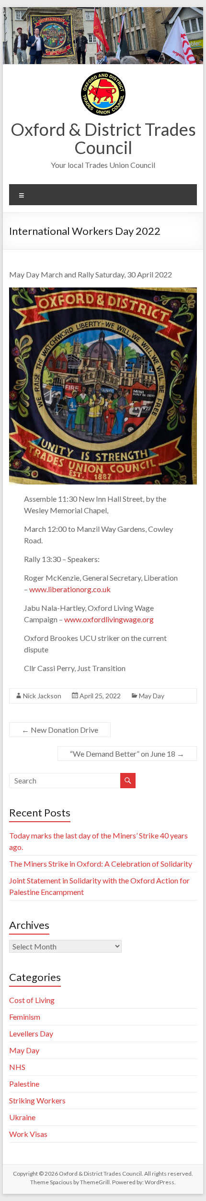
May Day (151, 696)
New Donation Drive (60, 729)
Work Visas (28, 1133)
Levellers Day (31, 1033)
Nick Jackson (42, 696)
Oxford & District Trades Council (103, 138)
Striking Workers (37, 1100)
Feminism (24, 1016)
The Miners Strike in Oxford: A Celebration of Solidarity (100, 863)
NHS (17, 1066)
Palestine (24, 1083)
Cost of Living (32, 999)
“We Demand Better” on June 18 (127, 753)
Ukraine (22, 1117)
